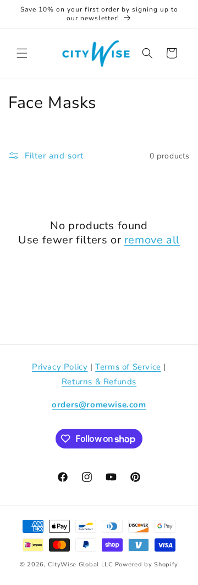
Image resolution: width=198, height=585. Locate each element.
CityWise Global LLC (80, 564)
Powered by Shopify (147, 564)
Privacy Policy (59, 366)
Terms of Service (128, 366)
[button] (22, 53)
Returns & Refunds (99, 381)
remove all (152, 240)
